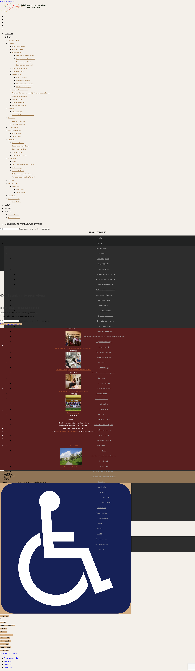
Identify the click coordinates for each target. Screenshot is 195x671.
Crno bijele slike (5, 641)
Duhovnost (101, 378)
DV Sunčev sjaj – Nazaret (105, 321)
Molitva (101, 549)
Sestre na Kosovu (104, 420)
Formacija (101, 363)
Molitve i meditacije (103, 388)
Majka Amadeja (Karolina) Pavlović (103, 477)
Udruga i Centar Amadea (103, 331)
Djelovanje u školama (105, 316)
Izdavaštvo (103, 492)
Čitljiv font (4, 628)
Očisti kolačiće (5, 638)
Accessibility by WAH (8, 653)
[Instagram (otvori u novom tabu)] (99, 561)
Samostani (101, 414)
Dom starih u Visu (104, 300)
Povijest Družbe (101, 394)
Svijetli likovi (101, 446)
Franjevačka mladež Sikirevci (105, 280)
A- (1, 622)
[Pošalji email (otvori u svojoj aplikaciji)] (99, 567)
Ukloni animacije (5, 647)
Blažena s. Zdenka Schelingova (103, 471)
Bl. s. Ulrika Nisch (103, 466)
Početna (99, 238)
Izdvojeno (7, 664)
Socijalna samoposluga (103, 342)
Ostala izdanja (105, 503)
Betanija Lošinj (104, 347)
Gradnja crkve (103, 409)
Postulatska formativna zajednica (103, 373)
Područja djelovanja (103, 259)
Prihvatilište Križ (103, 264)
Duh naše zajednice (103, 383)
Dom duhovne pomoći (103, 352)
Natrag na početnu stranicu (11, 324)
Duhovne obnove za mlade (105, 290)
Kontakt (99, 534)
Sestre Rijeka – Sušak (103, 440)
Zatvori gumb (4, 616)
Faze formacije (104, 368)
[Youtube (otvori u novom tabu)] (99, 564)
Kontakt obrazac (101, 539)
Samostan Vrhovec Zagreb (103, 425)
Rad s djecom (103, 305)
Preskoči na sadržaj (7, 1)
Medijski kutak (101, 487)
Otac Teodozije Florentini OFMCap (104, 456)
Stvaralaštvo (101, 508)
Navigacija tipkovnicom (7, 625)
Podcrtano (4, 632)
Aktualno (7, 661)
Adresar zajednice (101, 544)
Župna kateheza (105, 311)
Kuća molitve (103, 404)
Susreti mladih (104, 269)
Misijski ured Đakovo (104, 357)
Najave (99, 529)
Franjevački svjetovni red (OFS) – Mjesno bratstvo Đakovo (103, 337)
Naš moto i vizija (101, 248)
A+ (5, 622)
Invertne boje (4, 644)
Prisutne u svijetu (102, 513)
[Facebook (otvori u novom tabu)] (99, 558)
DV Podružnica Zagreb (105, 326)
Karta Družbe (103, 518)
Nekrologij (101, 482)
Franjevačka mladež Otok (105, 285)
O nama (99, 243)
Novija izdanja (105, 497)
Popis (104, 451)
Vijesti (99, 523)
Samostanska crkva (101, 399)
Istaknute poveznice (7, 635)
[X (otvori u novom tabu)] (99, 555)
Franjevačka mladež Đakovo (105, 274)
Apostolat (101, 254)
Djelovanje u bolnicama (104, 295)
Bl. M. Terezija (103, 461)
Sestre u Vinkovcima (104, 430)
